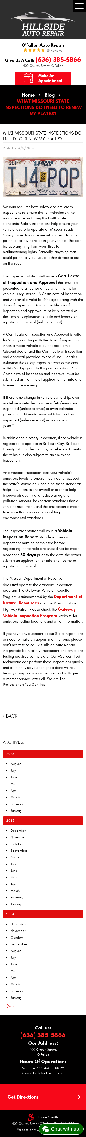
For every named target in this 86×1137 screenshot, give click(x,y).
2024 (10, 914)
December (18, 831)
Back (11, 716)
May (14, 784)
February (17, 804)
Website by (31, 1130)
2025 (10, 821)
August (16, 764)
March (15, 797)
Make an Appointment (50, 78)
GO (76, 1097)
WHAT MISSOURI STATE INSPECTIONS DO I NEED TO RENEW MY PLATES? (43, 107)
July (13, 770)
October (17, 844)
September (19, 851)
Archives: (13, 742)
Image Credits (48, 1117)
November (18, 837)
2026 (10, 754)
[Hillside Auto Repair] (43, 24)
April (14, 791)
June (14, 777)
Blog (50, 95)
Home (28, 95)
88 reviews (54, 50)
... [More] (9, 1006)
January (16, 811)
